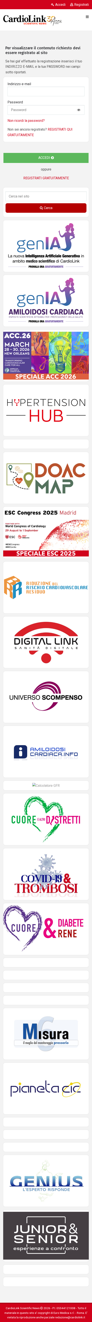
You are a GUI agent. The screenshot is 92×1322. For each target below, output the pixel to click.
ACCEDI (44, 158)
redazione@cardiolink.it (70, 1317)
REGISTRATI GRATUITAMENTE (46, 178)
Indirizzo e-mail (19, 84)
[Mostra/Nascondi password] (78, 109)
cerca (47, 208)
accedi (60, 5)
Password (15, 102)
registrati (81, 5)
